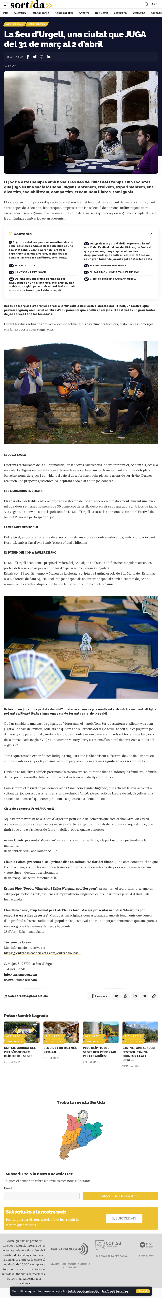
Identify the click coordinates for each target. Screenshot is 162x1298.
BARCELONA (146, 1255)
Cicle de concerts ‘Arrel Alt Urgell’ (113, 278)
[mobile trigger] (7, 4)
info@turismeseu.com (20, 974)
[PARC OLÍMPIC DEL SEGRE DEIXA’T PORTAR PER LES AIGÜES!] (101, 1032)
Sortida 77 (54, 1041)
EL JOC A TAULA (25, 265)
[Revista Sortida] (31, 4)
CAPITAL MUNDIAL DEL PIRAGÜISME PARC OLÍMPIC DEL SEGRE (20, 1052)
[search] (146, 4)
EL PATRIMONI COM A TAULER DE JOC (114, 272)
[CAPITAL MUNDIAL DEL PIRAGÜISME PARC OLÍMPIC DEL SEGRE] (22, 1032)
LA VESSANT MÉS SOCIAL (31, 272)
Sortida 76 (133, 1041)
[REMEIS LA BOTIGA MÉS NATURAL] (61, 1032)
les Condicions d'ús (115, 1291)
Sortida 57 (37, 24)
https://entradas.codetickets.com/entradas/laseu (42, 953)
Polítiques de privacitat (84, 1291)
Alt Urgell (14, 24)
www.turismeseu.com (20, 980)
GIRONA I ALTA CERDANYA (111, 1256)
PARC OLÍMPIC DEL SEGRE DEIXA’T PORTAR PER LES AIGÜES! (99, 1052)
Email (8, 1188)
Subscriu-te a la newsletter (120, 1196)
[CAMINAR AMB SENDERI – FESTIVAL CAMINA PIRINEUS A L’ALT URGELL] (140, 1032)
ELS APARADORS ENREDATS (108, 265)
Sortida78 (14, 1041)
